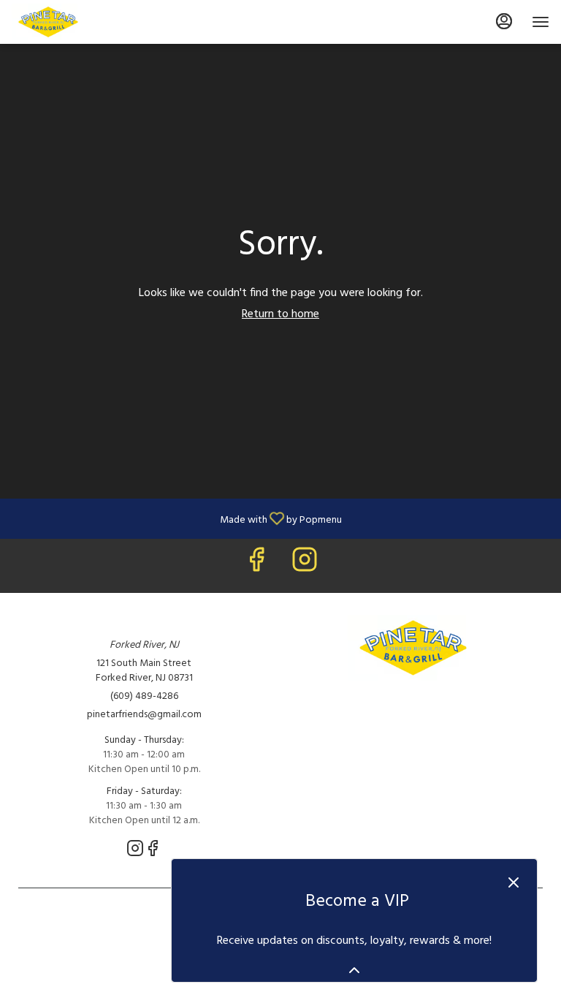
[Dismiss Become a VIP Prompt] (513, 882)
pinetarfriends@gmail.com (144, 715)
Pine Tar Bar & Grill (417, 648)
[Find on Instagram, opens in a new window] (304, 565)
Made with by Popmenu (176, 518)
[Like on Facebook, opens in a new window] (256, 565)
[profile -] (504, 21)
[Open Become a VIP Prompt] (354, 970)
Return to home (280, 314)
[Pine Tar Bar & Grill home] (77, 22)
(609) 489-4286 (144, 696)
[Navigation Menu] (540, 22)
